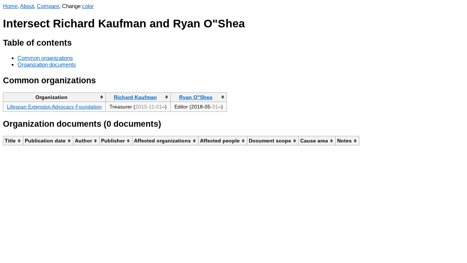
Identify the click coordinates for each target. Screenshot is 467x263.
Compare (48, 6)
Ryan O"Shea (195, 97)
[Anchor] (77, 42)
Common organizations (45, 58)
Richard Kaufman (135, 97)
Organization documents (47, 64)
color (88, 6)
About (27, 6)
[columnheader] (54, 97)
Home (10, 6)
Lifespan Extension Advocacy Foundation (54, 107)
